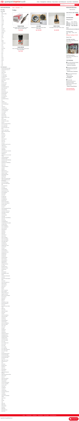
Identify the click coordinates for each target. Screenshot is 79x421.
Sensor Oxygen (4, 346)
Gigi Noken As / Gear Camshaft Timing (6, 155)
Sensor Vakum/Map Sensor (6, 349)
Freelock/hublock (4, 146)
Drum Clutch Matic (4, 126)
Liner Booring (4, 220)
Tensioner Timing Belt (5, 383)
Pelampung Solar (4, 261)
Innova (3, 37)
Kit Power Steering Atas (5, 201)
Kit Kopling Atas (4, 197)
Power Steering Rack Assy (5, 282)
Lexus (2, 44)
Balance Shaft (4, 80)
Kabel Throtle (4, 177)
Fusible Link (3, 148)
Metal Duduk (3, 232)
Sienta (2, 57)
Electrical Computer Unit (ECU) (5, 128)
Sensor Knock (4, 344)
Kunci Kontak (4, 205)
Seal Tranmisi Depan (5, 324)
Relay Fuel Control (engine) (6, 295)
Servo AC (3, 352)
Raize (2, 53)
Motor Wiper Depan (5, 241)
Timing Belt (3, 392)
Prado (2, 49)
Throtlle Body (4, 387)
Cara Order (69, 1)
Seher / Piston (4, 325)
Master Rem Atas (4, 228)
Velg (2, 401)
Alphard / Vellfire (4, 13)
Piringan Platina (4, 269)
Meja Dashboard (4, 229)
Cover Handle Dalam (5, 110)
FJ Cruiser (3, 28)
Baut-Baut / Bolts (4, 82)
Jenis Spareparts (4, 66)
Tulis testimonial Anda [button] (70, 88)
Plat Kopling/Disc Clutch (5, 273)
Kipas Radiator (4, 193)
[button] (74, 419)
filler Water (3, 133)
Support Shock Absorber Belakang (5, 373)
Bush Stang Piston (4, 96)
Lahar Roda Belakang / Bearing (6, 208)
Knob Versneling (4, 204)
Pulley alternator (4, 284)
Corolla (3, 20)
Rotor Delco (3, 304)
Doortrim (3, 122)
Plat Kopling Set (4, 271)
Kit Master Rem (4, 200)
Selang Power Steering (5, 333)
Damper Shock (4, 114)
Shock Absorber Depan (5, 357)
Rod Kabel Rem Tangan (5, 302)
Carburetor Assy (4, 102)
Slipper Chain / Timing (5, 360)
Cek (77, 14)
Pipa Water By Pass (4, 266)
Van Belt (3, 400)
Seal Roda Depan (4, 321)
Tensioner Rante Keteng (5, 382)
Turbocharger (4, 394)
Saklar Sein (3, 308)
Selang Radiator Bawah (5, 336)
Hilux (2, 36)
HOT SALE (3, 9)
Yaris (2, 65)
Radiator (3, 288)
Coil (2, 105)
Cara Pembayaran (62, 1)
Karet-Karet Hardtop (5, 189)
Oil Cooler (3, 248)
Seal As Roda (3, 309)
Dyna (2, 25)
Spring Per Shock (4, 365)
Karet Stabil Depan (4, 188)
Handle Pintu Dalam (5, 158)
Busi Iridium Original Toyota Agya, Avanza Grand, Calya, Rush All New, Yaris (20, 28)
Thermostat (3, 386)
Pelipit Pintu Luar (4, 262)
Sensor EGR (3, 341)
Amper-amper (4, 72)
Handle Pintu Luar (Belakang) (6, 162)
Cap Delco (3, 101)
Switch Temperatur (4, 379)
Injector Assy (4, 163)
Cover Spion (3, 113)
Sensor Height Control (5, 342)
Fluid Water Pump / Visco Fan (6, 144)
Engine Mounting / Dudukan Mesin (6, 132)
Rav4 (2, 54)
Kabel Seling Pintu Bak (5, 174)
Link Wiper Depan (4, 224)
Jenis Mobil (3, 11)
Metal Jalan (3, 233)
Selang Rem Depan (4, 337)
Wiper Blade (3, 408)
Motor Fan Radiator (4, 237)
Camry (3, 19)
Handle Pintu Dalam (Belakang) (6, 159)
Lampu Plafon (4, 213)
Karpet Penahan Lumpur (5, 191)
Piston (2, 270)
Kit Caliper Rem (4, 196)
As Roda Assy (4, 77)
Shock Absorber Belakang (5, 356)
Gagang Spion (4, 149)
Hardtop (3, 32)
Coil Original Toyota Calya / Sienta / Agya (56, 27)
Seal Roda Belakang (4, 320)
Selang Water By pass (5, 338)
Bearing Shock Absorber (5, 86)
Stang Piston (3, 366)
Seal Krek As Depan (4, 316)
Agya (2, 12)
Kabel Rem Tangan (4, 173)
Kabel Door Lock (4, 170)
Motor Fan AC (4, 236)
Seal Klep (3, 313)
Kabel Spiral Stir (4, 175)
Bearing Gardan (4, 84)
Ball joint (3, 81)
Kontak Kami (75, 1)
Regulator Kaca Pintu (5, 294)
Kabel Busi (3, 169)
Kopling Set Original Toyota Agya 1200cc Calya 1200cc (38, 28)
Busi (2, 100)
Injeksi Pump (3, 165)
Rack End (3, 287)
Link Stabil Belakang (4, 221)
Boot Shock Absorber (5, 92)
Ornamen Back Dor (4, 250)
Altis (2, 15)
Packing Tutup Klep (4, 257)
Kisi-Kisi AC (3, 195)
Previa (2, 50)
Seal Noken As (4, 317)
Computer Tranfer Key (5, 109)
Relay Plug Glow (4, 296)
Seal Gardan (3, 312)
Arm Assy (3, 73)
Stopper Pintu (4, 370)
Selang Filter (3, 330)
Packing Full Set (4, 254)
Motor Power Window (5, 240)
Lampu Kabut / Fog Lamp (5, 212)
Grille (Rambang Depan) (5, 157)
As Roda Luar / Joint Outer (5, 78)
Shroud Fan (3, 358)
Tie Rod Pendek (4, 390)
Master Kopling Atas (5, 225)
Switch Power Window (5, 378)
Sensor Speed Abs (4, 348)
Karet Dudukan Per (4, 185)
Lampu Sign (3, 216)
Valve (2, 399)
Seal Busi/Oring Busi (5, 311)
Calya (2, 17)
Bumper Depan (4, 94)
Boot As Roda (4, 90)
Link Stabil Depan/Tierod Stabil (6, 222)
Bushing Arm (4, 97)
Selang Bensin (4, 329)
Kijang (2, 40)
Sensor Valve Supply (5, 350)
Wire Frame (3, 411)
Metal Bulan (3, 230)
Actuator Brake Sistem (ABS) (6, 68)
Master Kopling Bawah (5, 226)
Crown (3, 23)
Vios (2, 61)
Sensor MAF (3, 345)
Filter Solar (3, 140)
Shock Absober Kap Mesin (5, 353)
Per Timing (3, 265)
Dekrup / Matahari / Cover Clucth (5, 118)
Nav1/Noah (3, 48)
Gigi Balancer (4, 153)
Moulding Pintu (4, 242)
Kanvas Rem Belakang (5, 182)
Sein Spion (3, 328)
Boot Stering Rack (4, 93)
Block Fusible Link (4, 88)
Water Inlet (3, 403)
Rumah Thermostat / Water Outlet (6, 307)
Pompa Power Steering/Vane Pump (6, 279)
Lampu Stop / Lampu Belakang (6, 217)
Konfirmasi (49, 1)
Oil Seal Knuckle (4, 249)
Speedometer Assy (4, 361)
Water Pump (3, 404)
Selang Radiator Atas (5, 334)
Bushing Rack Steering (5, 98)
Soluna (3, 58)
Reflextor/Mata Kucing (5, 292)
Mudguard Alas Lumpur (5, 245)
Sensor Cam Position (5, 340)
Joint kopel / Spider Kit (5, 166)
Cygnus (3, 24)
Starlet (3, 60)
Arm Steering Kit (4, 74)
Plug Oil (3, 274)
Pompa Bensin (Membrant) (6, 275)
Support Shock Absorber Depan (6, 374)
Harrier (3, 33)
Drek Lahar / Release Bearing (6, 123)
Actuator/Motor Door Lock (6, 69)
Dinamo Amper (4, 119)
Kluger (3, 41)
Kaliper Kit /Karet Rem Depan (6, 178)
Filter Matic (3, 136)
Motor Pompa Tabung (5, 238)
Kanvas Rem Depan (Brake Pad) (6, 184)
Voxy (2, 62)
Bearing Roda (4, 85)
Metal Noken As (4, 234)
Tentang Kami (43, 1)
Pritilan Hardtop (4, 283)
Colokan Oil (3, 106)
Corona (3, 21)
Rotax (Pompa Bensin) (5, 303)
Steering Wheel (4, 369)
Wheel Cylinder (4, 405)
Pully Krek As (4, 286)
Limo (2, 45)
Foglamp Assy (4, 145)
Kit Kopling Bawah (4, 199)
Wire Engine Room (4, 409)
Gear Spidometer (4, 152)
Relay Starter (3, 298)
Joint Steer (3, 167)
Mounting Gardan (4, 244)
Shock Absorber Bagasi (5, 354)
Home (38, 1)
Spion (2, 362)
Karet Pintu (3, 187)
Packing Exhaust (4, 253)
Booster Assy (4, 89)
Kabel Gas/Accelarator (5, 171)
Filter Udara (3, 141)
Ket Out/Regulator (4, 192)
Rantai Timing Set (4, 291)
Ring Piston (3, 299)
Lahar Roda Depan (4, 209)
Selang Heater (4, 332)
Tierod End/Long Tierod (5, 391)
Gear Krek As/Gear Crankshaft (6, 150)
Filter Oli (3, 137)
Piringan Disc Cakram (5, 267)
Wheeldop (3, 407)
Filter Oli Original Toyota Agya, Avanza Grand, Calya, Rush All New (20, 49)
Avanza (3, 16)
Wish (2, 64)
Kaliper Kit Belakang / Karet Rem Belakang (6, 180)
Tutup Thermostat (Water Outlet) (5, 396)
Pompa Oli (3, 277)
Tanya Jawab (55, 1)
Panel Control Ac (4, 258)
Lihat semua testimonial (70, 89)
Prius (2, 52)
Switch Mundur (4, 375)
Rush (2, 56)
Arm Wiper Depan (4, 76)
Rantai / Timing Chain (5, 290)
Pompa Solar (3, 280)
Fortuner (3, 29)
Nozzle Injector (4, 246)
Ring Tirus (3, 300)
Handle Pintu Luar (4, 161)
